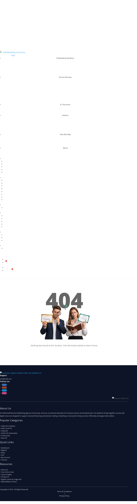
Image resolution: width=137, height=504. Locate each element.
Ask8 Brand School (18, 122)
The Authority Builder (18, 67)
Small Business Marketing (18, 98)
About (65, 148)
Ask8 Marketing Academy (18, 125)
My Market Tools (18, 100)
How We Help (65, 134)
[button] (0, 37)
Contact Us (18, 152)
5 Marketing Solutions (65, 58)
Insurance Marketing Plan (18, 144)
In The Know (65, 105)
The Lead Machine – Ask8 (18, 62)
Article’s (65, 115)
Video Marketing (18, 89)
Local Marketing (18, 84)
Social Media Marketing (18, 92)
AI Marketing (18, 81)
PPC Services (18, 86)
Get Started (6, 276)
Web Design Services (18, 95)
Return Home (63, 349)
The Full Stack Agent (18, 73)
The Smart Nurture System (18, 70)
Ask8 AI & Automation (18, 119)
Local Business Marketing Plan (18, 138)
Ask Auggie (18, 130)
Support (3, 375)
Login (3, 48)
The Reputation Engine (18, 65)
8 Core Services (65, 77)
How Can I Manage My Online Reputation (19, 109)
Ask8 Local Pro (19, 127)
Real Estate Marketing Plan (18, 141)
